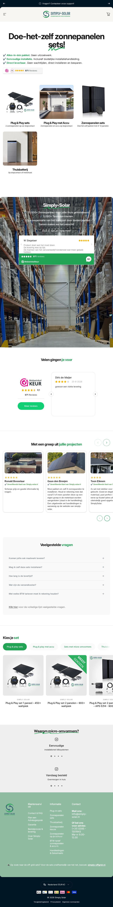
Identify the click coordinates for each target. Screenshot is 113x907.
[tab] (15, 646)
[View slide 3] (58, 756)
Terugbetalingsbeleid (41, 902)
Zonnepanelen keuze (57, 828)
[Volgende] (109, 3)
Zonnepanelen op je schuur (57, 835)
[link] (23, 462)
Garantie (32, 824)
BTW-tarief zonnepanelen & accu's (57, 843)
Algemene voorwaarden (70, 902)
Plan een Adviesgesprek (35, 818)
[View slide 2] (54, 756)
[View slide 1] (51, 756)
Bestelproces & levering (35, 830)
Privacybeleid (55, 902)
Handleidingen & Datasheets (57, 851)
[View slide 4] (62, 756)
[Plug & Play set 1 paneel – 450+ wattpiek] (23, 675)
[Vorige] (4, 3)
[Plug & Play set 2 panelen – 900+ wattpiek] (66, 675)
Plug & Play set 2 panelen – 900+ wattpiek (66, 704)
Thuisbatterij (56, 822)
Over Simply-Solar (34, 837)
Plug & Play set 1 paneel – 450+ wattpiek (23, 704)
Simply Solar (23, 699)
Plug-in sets (56, 811)
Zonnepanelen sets (57, 816)
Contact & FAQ (35, 813)
